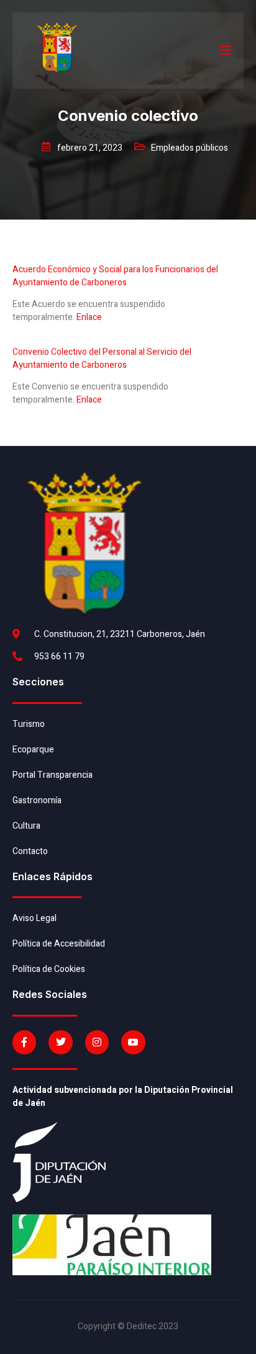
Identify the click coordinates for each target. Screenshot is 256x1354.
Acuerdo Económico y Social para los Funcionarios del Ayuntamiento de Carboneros (115, 276)
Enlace (89, 317)
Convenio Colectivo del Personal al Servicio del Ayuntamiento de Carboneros (101, 358)
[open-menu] (224, 50)
